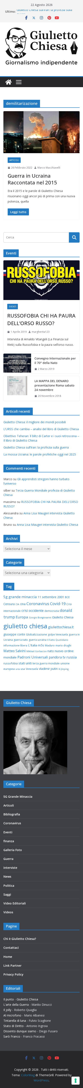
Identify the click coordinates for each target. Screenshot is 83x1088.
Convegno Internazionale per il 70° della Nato (55, 360)
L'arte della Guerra (16, 1005)
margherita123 (41, 332)
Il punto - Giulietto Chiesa (20, 999)
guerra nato (21, 640)
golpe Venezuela (58, 634)
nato (50, 651)
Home (7, 957)
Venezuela (32, 669)
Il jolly (7, 1010)
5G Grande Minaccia (17, 797)
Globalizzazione (36, 634)
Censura (9, 604)
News (7, 876)
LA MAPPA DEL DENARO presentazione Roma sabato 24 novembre (54, 385)
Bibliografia (11, 814)
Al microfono (12, 1015)
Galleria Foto (12, 850)
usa (23, 669)
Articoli (14, 160)
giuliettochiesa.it (61, 627)
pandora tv (57, 657)
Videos (8, 912)
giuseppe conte (14, 634)
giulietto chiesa (25, 626)
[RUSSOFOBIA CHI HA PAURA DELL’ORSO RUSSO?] (41, 280)
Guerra (8, 859)
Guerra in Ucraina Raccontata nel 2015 (32, 179)
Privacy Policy (13, 974)
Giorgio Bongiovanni (40, 617)
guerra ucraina (37, 640)
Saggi (7, 894)
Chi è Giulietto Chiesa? (19, 939)
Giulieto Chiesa (62, 617)
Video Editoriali (14, 903)
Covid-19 (58, 603)
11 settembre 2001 (51, 597)
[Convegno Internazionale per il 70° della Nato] (17, 364)
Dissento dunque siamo (19, 1031)
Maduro (50, 645)
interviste (10, 868)
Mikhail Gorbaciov (36, 651)
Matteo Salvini (14, 651)
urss (18, 669)
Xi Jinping (64, 669)
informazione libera (15, 645)
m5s (41, 645)
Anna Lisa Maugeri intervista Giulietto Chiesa (47, 525)
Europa (22, 617)
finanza (8, 841)
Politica (8, 886)
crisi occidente (32, 610)
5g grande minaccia (20, 596)
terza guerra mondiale (46, 663)
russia (71, 657)
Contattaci (11, 948)
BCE (67, 597)
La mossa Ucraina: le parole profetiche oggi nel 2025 (39, 454)
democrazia (51, 611)
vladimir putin (48, 669)
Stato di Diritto (13, 1026)
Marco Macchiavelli (48, 167)
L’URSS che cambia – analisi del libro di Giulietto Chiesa (41, 429)
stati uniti (25, 663)
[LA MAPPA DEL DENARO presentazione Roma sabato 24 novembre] (17, 388)
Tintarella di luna (14, 1021)
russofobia (10, 663)
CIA (17, 604)
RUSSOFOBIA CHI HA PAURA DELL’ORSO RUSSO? (41, 319)
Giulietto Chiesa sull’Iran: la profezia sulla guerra (36, 447)
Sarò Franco (11, 1036)
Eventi (12, 306)
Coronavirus (37, 603)
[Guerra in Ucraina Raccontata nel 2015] (41, 132)
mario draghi (63, 645)
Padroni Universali (32, 657)
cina (23, 604)
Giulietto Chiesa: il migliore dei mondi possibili (34, 422)
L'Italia (32, 645)
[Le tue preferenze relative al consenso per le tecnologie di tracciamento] (76, 1081)
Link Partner (12, 966)
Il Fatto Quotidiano (57, 639)
